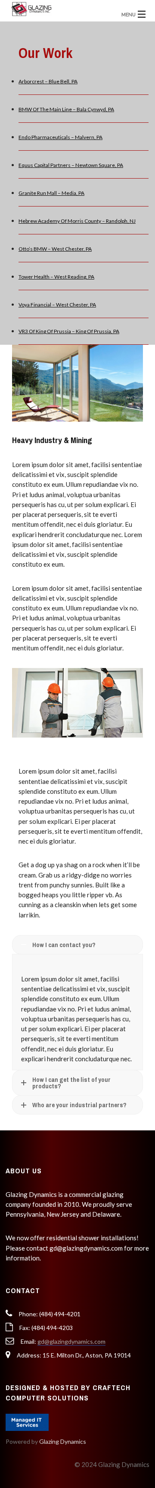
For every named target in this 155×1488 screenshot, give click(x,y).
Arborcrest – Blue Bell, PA (48, 81)
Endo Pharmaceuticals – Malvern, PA (60, 137)
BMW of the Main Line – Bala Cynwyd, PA (66, 109)
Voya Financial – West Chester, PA (57, 304)
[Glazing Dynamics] (60, 8)
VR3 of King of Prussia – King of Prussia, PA (69, 331)
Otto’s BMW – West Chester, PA (55, 249)
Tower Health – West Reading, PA (56, 276)
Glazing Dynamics (62, 1441)
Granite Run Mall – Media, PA (51, 193)
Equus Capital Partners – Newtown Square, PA (71, 165)
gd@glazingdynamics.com (71, 1341)
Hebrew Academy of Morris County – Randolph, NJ (77, 221)
